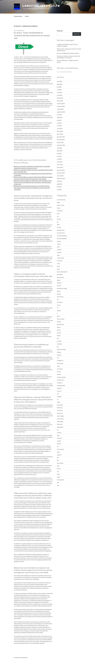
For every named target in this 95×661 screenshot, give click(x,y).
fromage (59, 321)
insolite (58, 335)
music (58, 366)
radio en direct (60, 418)
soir (58, 471)
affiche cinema (60, 205)
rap (57, 429)
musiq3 (58, 371)
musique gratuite (61, 385)
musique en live (60, 380)
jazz (58, 338)
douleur (58, 291)
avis (58, 216)
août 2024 (59, 148)
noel (58, 393)
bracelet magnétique (62, 235)
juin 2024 (59, 153)
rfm (58, 446)
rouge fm (59, 454)
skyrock (59, 468)
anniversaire (60, 210)
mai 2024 (59, 156)
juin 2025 (59, 120)
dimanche (59, 282)
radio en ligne (60, 421)
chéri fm (59, 244)
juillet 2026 (59, 84)
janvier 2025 (60, 134)
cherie (58, 246)
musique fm (60, 382)
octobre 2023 (60, 175)
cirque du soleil (60, 258)
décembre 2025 (61, 103)
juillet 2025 (59, 117)
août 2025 (59, 114)
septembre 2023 (61, 178)
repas (58, 435)
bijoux (58, 224)
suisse (58, 474)
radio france (60, 424)
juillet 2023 (59, 184)
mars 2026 (59, 95)
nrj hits (58, 402)
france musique (60, 319)
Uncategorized (60, 479)
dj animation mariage (62, 288)
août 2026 (59, 81)
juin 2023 (59, 186)
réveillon (59, 443)
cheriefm (59, 252)
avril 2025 (59, 125)
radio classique (60, 416)
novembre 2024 (61, 139)
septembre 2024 (61, 145)
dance (58, 266)
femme (58, 305)
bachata (59, 219)
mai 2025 (59, 123)
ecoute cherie (60, 296)
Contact (27, 16)
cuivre (58, 263)
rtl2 (57, 460)
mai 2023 (59, 189)
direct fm (59, 285)
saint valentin (60, 463)
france (58, 316)
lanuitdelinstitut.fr (41, 5)
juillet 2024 (59, 150)
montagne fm (60, 360)
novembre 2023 (61, 173)
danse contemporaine (62, 271)
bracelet (59, 227)
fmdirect (59, 310)
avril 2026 (59, 92)
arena (58, 213)
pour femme (60, 410)
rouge (58, 452)
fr (57, 313)
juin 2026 (59, 87)
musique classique (61, 377)
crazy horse (59, 260)
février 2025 (60, 131)
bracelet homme (61, 233)
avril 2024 (59, 159)
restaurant (59, 438)
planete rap (59, 407)
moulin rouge (60, 363)
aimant (58, 208)
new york (59, 391)
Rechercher (60, 30)
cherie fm (59, 249)
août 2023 (59, 181)
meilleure (59, 355)
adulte (58, 202)
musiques (59, 388)
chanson (59, 241)
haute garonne (60, 324)
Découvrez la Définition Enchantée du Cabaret (68, 53)
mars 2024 (59, 162)
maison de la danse (61, 349)
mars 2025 (59, 128)
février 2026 (60, 98)
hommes (59, 332)
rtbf (58, 457)
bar (57, 222)
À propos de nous (18, 16)
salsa (58, 466)
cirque (58, 255)
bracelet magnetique (62, 238)
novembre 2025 (61, 106)
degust (58, 280)
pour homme (60, 413)
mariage (59, 352)
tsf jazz (58, 477)
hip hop (58, 327)
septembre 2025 (61, 112)
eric (58, 299)
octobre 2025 (60, 109)
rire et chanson (60, 449)
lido (58, 346)
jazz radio (59, 341)
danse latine (60, 274)
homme (59, 330)
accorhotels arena (61, 199)
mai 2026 (59, 89)
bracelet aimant (60, 230)
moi (58, 357)
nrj (57, 399)
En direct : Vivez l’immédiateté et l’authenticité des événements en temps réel (32, 35)
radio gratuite (60, 427)
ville (58, 485)
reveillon (59, 441)
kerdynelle (59, 344)
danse (58, 269)
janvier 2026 (60, 100)
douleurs (59, 294)
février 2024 (60, 164)
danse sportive (60, 277)
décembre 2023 (61, 170)
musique (59, 374)
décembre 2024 (61, 137)
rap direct (59, 432)
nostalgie (59, 396)
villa (58, 482)
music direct (60, 369)
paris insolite (60, 405)
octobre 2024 (60, 142)
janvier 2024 (60, 167)
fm (57, 307)
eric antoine (59, 302)
